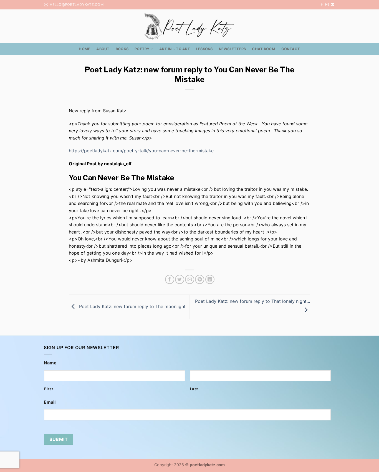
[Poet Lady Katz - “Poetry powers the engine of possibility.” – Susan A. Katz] (189, 26)
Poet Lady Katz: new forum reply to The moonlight (132, 306)
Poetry (142, 49)
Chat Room (263, 49)
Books (122, 49)
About (102, 49)
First (48, 389)
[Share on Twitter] (179, 279)
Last (194, 389)
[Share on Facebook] (169, 279)
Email (49, 402)
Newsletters (232, 49)
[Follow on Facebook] (322, 5)
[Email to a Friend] (189, 279)
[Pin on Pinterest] (199, 279)
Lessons (204, 49)
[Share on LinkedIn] (209, 279)
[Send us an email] (332, 5)
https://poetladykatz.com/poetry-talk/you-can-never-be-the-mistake (141, 150)
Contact (290, 49)
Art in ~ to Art (174, 49)
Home (84, 49)
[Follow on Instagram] (327, 5)
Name (50, 363)
